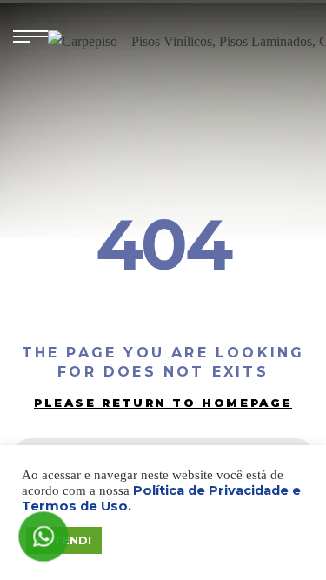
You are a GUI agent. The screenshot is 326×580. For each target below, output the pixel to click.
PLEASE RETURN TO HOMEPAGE (163, 403)
